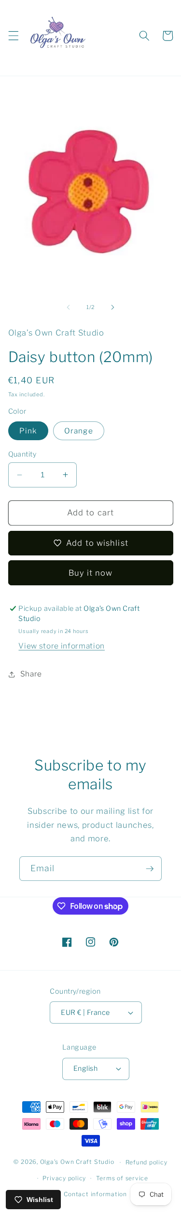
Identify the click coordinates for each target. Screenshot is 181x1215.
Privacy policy (64, 1178)
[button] (13, 35)
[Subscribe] (149, 868)
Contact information (95, 1194)
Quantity (22, 454)
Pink (28, 430)
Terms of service (122, 1178)
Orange (78, 430)
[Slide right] (113, 307)
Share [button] (31, 673)
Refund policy (146, 1162)
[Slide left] (68, 307)
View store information (61, 645)
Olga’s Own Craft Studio (77, 1162)
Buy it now (91, 573)
